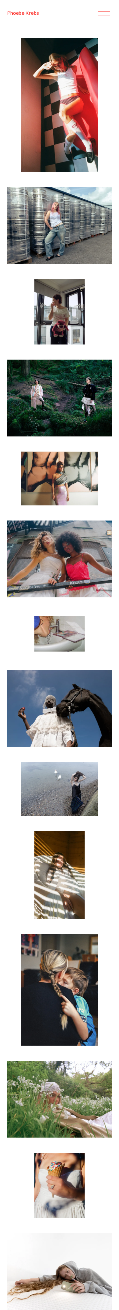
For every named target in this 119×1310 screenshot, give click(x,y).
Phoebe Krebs (23, 13)
